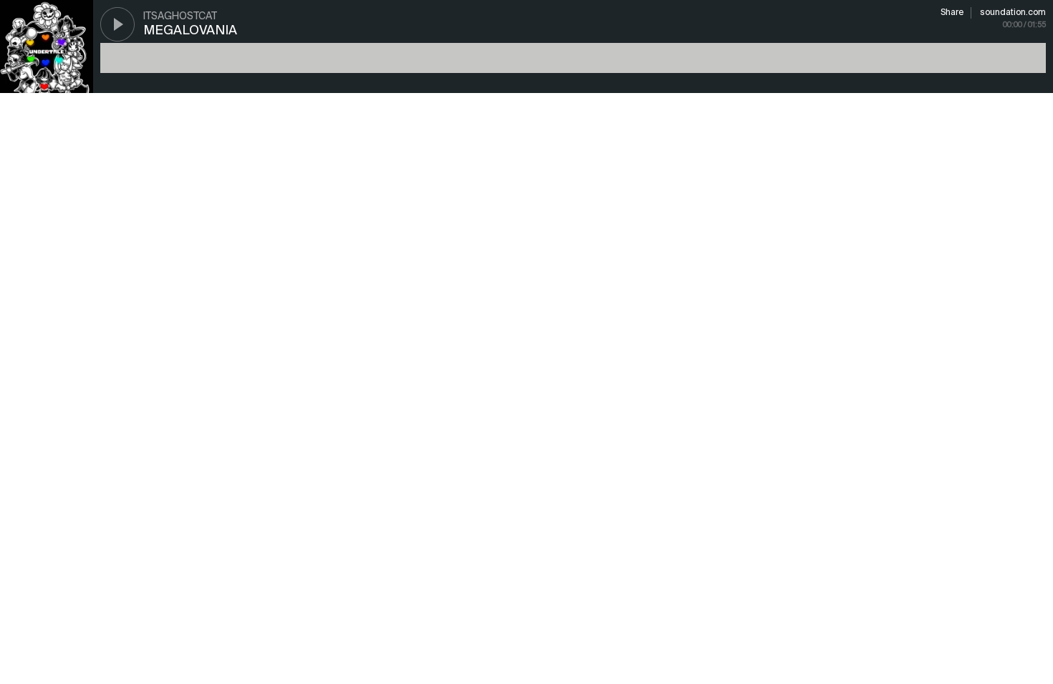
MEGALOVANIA (190, 30)
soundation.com (1013, 13)
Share (952, 13)
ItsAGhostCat (180, 16)
